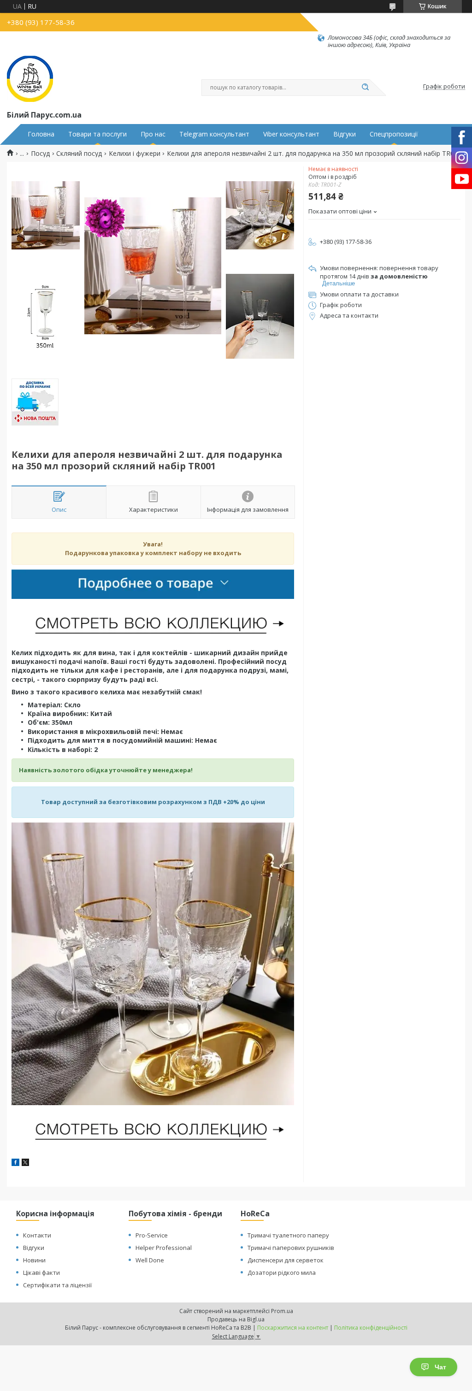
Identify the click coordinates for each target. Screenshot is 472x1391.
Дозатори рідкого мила (282, 1272)
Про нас (153, 134)
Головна (41, 134)
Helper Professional (164, 1247)
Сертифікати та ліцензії (57, 1285)
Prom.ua (282, 1311)
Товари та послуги (97, 134)
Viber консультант (291, 134)
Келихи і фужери (134, 153)
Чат (440, 1367)
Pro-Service (152, 1235)
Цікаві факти (41, 1272)
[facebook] (15, 1163)
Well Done (150, 1260)
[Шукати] (365, 87)
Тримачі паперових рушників (291, 1247)
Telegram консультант (214, 134)
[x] (25, 1163)
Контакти (37, 1235)
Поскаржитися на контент (292, 1328)
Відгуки (344, 134)
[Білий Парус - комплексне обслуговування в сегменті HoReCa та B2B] (30, 79)
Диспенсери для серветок (286, 1260)
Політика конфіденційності (370, 1328)
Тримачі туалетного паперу (288, 1235)
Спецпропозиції (394, 134)
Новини (34, 1260)
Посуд (40, 153)
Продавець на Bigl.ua (236, 1319)
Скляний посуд (79, 153)
